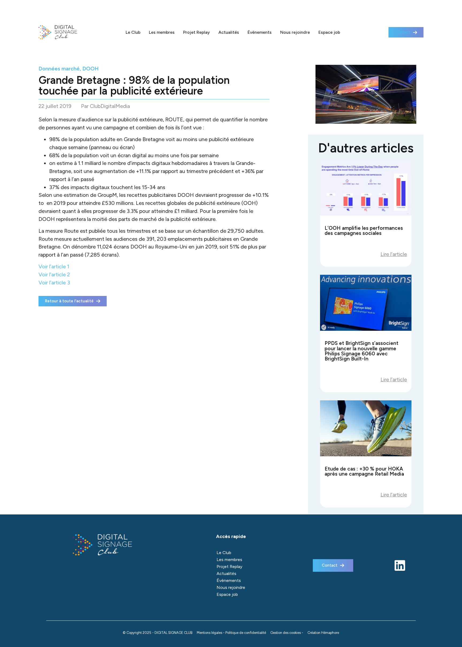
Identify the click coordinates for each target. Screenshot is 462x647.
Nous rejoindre (295, 32)
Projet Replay (196, 32)
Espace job (329, 32)
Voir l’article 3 (54, 282)
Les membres (162, 32)
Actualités (228, 32)
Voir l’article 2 (54, 274)
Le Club (133, 32)
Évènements (260, 32)
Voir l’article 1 (53, 266)
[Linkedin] (400, 565)
